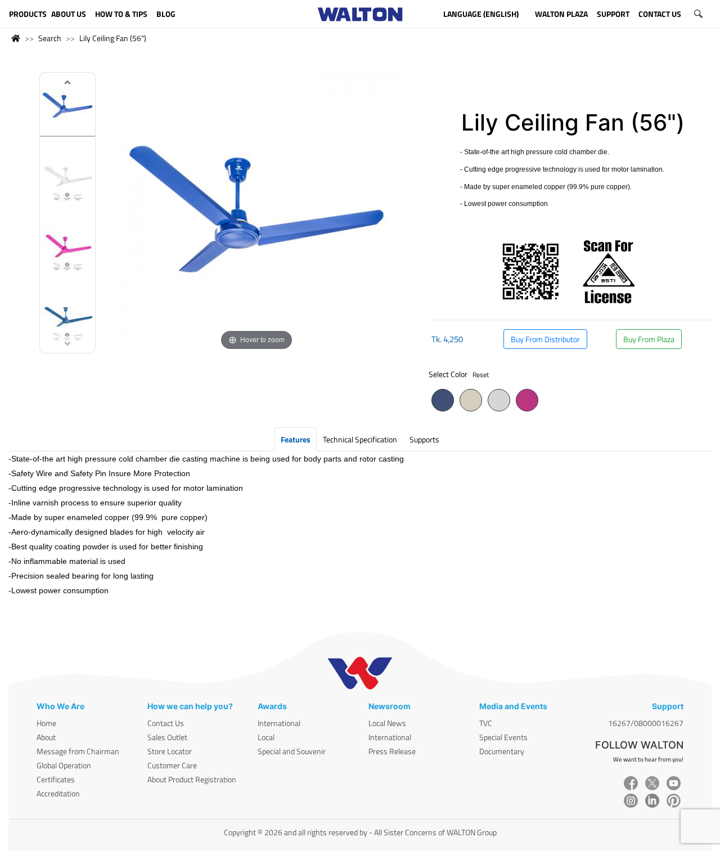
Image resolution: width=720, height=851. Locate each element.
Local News (387, 723)
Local (266, 737)
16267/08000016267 (645, 723)
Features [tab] (295, 439)
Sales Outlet (167, 737)
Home (46, 723)
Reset (480, 374)
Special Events (503, 737)
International (279, 723)
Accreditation (58, 793)
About (46, 737)
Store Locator (169, 751)
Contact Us (165, 723)
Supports (424, 439)
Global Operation (64, 765)
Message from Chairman (78, 751)
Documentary (501, 751)
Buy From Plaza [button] (648, 339)
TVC (485, 723)
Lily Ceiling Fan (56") (112, 38)
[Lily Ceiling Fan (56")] (67, 108)
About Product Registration (191, 779)
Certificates (56, 779)
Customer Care (172, 765)
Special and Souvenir (292, 751)
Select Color (459, 374)
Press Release (392, 751)
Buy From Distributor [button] (545, 339)
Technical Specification (360, 439)
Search (49, 38)
